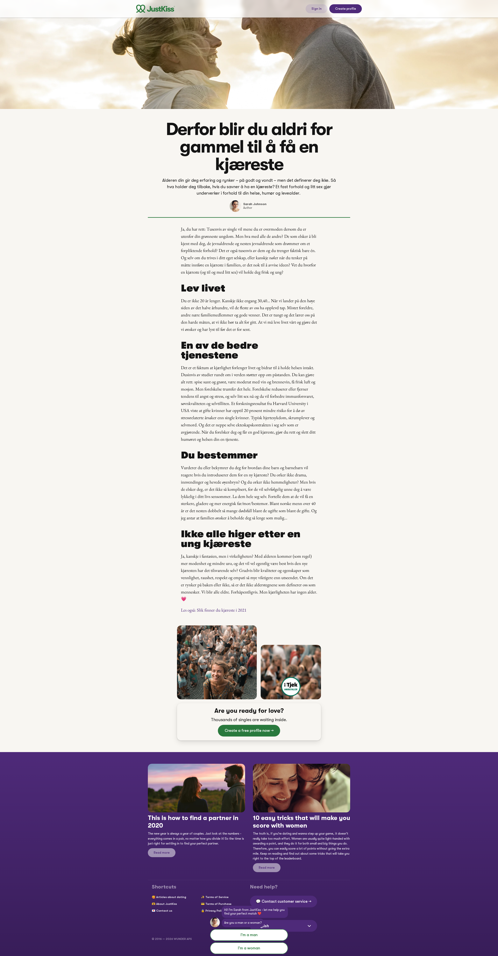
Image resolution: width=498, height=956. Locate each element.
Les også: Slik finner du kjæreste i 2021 (213, 610)
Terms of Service (217, 897)
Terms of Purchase (218, 904)
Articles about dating (171, 897)
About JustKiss (166, 904)
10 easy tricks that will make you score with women (302, 821)
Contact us (164, 910)
